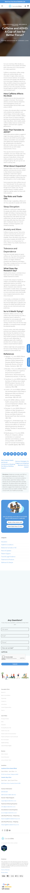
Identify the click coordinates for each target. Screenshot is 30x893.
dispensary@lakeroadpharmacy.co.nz (10, 818)
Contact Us (3, 701)
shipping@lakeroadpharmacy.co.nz (10, 824)
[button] (2, 5)
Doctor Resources (5, 757)
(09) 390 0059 (4, 791)
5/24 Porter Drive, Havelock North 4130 (10, 783)
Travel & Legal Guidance (8, 556)
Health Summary (5, 742)
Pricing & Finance (5, 718)
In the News (4, 704)
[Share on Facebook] (8, 454)
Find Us (3, 710)
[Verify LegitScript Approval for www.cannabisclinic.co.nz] (4, 848)
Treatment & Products (7, 559)
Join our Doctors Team (6, 760)
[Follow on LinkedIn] (7, 830)
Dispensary (3, 698)
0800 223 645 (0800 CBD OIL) (8, 794)
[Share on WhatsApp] (4, 454)
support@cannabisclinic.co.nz (8, 800)
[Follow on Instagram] (5, 830)
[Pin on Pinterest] (18, 454)
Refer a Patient (4, 754)
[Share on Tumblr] (25, 454)
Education (4, 541)
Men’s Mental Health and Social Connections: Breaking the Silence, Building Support (8, 464)
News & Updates (6, 550)
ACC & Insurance (5, 739)
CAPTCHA (4, 652)
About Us (3, 692)
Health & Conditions (10, 24)
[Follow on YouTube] (9, 830)
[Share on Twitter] (11, 454)
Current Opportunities (6, 707)
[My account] (25, 6)
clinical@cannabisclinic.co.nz (8, 806)
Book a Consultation (5, 695)
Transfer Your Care (5, 730)
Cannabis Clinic (23, 40)
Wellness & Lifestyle (19, 25)
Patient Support (6, 553)
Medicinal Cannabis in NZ (8, 547)
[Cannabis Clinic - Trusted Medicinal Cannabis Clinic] (15, 6)
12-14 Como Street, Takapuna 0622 (9, 774)
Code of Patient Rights (6, 745)
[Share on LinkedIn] (21, 454)
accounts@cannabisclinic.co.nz (9, 812)
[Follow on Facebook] (2, 830)
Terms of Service (5, 869)
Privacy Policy (4, 872)
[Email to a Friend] (15, 454)
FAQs (2, 721)
